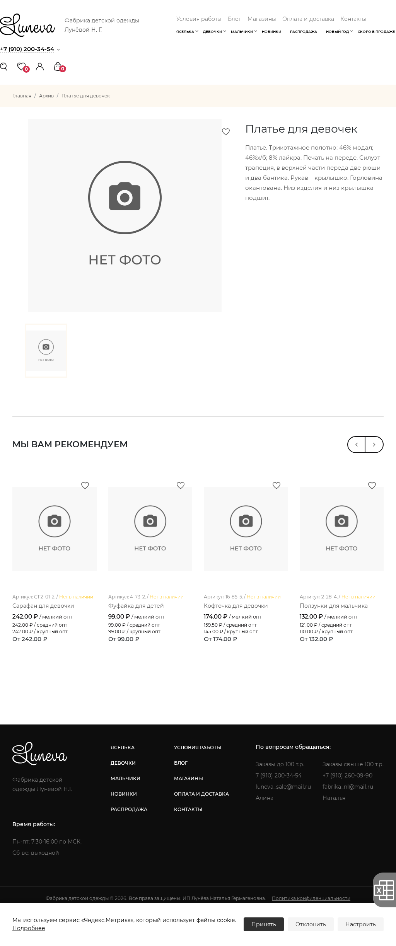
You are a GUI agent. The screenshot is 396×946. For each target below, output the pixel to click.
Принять (263, 924)
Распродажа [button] (303, 31)
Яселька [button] (185, 31)
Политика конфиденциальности (311, 898)
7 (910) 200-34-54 (279, 775)
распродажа (129, 809)
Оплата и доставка (308, 18)
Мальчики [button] (242, 31)
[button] (40, 66)
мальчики (125, 778)
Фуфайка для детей (136, 606)
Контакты (353, 18)
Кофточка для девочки (236, 606)
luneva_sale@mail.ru (283, 786)
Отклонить (310, 924)
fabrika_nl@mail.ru (348, 786)
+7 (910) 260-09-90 (347, 775)
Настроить (360, 924)
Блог (234, 18)
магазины (188, 778)
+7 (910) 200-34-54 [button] (27, 49)
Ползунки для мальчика (334, 606)
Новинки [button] (271, 31)
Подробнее (28, 928)
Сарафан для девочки (43, 606)
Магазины (262, 18)
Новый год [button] (337, 31)
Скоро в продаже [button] (376, 31)
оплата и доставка (201, 794)
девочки (123, 763)
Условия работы (199, 18)
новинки (124, 794)
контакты (188, 809)
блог (181, 763)
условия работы (197, 747)
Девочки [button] (212, 31)
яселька (123, 747)
